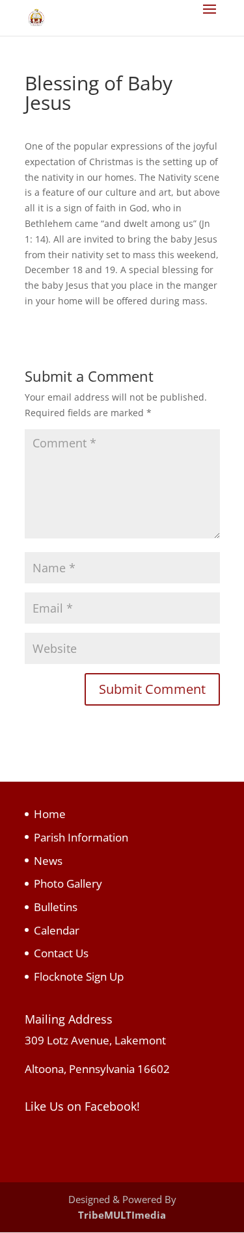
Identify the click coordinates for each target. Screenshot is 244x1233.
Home (50, 813)
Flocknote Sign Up (79, 976)
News (48, 860)
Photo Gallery (68, 883)
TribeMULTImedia (122, 1214)
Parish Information (81, 837)
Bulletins (55, 906)
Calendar (56, 930)
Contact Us (61, 953)
